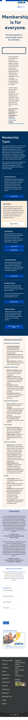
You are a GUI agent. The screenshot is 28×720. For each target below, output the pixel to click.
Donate (4, 703)
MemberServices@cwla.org (17, 572)
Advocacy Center (7, 660)
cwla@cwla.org (19, 675)
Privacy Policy (22, 712)
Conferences (6, 682)
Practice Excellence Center (5, 667)
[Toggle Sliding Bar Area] (27, 1)
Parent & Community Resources (5, 689)
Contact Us (18, 660)
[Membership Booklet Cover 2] (14, 633)
